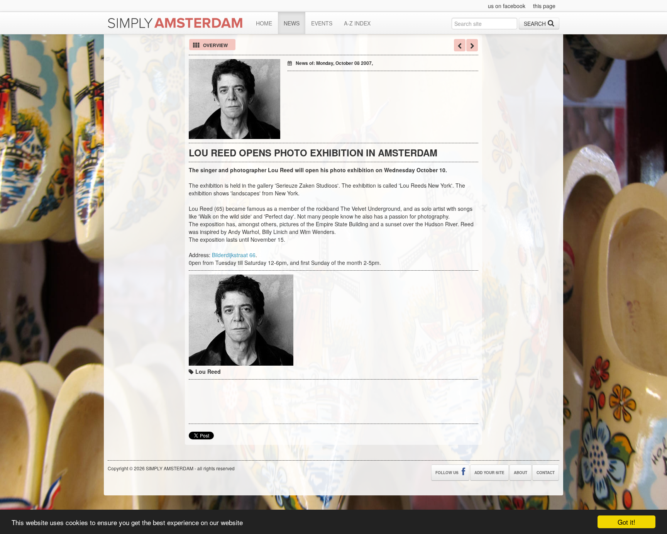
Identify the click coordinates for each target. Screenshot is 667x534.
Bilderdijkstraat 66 (234, 255)
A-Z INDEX (357, 23)
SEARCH (535, 23)
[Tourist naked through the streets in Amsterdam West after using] (472, 45)
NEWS (292, 23)
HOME (264, 23)
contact (546, 472)
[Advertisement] (378, 86)
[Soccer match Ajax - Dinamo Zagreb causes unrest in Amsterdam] (460, 45)
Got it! (626, 522)
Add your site (489, 472)
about (520, 472)
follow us (447, 472)
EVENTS (321, 23)
